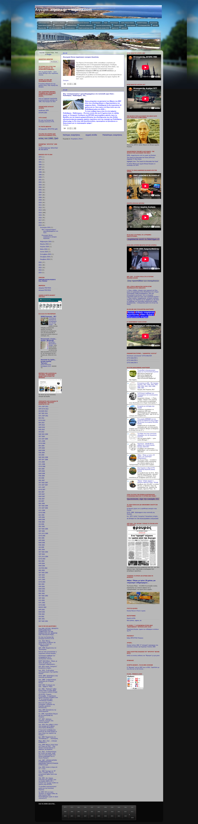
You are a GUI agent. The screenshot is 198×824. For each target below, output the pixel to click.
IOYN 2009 (42, 443)
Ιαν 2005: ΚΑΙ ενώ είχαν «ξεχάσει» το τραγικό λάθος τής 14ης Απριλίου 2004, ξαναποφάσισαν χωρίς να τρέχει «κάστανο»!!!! (48, 795)
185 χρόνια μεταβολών (55, 28)
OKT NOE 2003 (43, 572)
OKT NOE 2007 (43, 482)
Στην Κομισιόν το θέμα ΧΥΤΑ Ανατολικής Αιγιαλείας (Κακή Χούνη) (146, 469)
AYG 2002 (42, 600)
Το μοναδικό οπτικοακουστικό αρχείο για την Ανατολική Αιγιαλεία (47, 788)
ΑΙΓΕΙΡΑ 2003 (43, 112)
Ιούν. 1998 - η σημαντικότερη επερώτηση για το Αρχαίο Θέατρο (47, 681)
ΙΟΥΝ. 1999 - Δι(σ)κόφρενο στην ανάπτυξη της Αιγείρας (48, 676)
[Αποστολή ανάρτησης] (64, 84)
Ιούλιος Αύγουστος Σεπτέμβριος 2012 (46, 365)
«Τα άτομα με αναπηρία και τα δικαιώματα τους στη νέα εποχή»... (53, 321)
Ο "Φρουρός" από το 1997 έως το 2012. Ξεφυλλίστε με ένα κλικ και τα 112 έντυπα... (143, 668)
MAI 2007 (41, 492)
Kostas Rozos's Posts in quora (136, 611)
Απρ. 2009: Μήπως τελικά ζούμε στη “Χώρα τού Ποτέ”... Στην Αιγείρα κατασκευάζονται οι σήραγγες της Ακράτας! (48, 747)
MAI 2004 (41, 561)
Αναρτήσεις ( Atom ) (77, 139)
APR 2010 (42, 425)
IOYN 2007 (42, 489)
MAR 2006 (42, 519)
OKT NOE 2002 (43, 596)
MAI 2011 (41, 418)
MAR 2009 (42, 450)
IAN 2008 (41, 478)
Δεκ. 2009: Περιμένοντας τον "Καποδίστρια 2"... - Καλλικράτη (48, 737)
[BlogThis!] (70, 84)
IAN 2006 (41, 524)
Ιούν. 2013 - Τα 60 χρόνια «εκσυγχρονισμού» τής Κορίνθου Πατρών (48, 672)
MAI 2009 (41, 446)
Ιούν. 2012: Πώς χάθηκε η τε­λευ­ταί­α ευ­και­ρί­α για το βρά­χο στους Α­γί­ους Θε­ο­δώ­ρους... (48, 726)
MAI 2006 (41, 515)
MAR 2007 (42, 496)
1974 (40, 159)
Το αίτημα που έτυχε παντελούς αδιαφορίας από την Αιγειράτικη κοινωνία (146, 435)
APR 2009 (42, 448)
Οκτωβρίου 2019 (45, 256)
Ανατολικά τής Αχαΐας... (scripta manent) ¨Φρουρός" (48, 361)
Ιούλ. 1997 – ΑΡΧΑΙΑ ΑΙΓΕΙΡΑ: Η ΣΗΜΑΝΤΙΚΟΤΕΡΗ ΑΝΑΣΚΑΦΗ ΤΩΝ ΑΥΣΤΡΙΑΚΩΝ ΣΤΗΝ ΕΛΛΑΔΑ (48, 763)
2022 (40, 267)
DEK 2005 (42, 526)
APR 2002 (42, 609)
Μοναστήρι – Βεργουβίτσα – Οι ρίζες (53, 343)
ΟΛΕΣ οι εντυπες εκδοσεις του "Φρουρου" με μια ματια (143, 655)
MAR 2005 (42, 542)
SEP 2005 (42, 531)
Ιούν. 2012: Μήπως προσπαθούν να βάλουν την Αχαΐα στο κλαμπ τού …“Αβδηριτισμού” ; (47, 643)
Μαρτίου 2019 (44, 244)
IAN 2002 (41, 616)
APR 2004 (42, 563)
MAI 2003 (41, 584)
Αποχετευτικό (153, 23)
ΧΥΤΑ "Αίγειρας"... (96, 23)
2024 (40, 272)
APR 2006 (42, 517)
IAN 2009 (41, 455)
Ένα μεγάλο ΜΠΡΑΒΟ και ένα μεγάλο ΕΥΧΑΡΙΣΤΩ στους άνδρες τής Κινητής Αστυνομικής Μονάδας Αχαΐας (147, 421)
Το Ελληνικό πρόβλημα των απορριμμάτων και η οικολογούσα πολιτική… (47, 657)
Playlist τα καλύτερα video (85, 28)
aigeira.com (115, 28)
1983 (40, 164)
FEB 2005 (42, 545)
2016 (40, 217)
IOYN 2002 (42, 605)
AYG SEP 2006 (43, 508)
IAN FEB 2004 (43, 568)
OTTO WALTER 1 (132, 358)
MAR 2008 (42, 473)
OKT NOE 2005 (43, 529)
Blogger (49, 54)
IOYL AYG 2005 (43, 533)
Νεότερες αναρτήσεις (71, 135)
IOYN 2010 (42, 420)
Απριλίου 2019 (44, 246)
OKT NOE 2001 (43, 621)
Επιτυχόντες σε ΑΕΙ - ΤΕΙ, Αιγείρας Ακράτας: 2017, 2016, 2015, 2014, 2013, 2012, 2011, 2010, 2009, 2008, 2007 (147, 385)
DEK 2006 (42, 503)
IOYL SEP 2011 (43, 416)
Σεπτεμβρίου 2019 (45, 254)
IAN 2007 (41, 501)
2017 (40, 220)
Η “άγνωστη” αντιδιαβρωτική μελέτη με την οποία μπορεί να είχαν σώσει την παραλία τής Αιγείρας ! (48, 732)
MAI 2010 (41, 422)
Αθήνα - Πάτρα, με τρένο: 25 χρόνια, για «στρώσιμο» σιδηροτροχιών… (146, 456)
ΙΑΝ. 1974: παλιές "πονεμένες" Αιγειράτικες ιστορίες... (48, 667)
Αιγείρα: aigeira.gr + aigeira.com (63, 9)
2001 (40, 179)
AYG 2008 (42, 462)
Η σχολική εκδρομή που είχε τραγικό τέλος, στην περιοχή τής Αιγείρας (48, 85)
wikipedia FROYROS (45, 288)
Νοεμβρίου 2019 (45, 259)
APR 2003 (42, 586)
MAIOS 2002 (42, 607)
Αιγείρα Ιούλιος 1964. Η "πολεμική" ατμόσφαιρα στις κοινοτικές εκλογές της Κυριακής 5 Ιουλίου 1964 (142, 645)
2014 (40, 212)
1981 (40, 162)
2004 (40, 187)
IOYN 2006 (42, 512)
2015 (40, 215)
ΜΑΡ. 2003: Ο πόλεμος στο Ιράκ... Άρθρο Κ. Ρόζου (47, 685)
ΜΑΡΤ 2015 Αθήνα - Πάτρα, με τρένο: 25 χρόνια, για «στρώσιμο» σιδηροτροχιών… (48, 662)
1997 (40, 169)
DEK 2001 (42, 619)
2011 (40, 205)
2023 (40, 270)
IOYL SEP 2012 (43, 406)
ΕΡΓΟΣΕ (155, 25)
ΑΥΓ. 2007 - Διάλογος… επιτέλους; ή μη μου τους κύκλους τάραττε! (46, 720)
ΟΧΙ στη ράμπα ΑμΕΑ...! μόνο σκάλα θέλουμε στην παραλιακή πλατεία (48, 73)
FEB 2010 (42, 429)
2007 (40, 195)
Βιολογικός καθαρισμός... (86, 25)
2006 (40, 192)
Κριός (105, 23)
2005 (40, 190)
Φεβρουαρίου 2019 (46, 241)
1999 (40, 174)
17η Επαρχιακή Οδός (144, 25)
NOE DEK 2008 (43, 457)
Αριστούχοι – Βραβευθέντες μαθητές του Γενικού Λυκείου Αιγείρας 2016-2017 (146, 445)
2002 (40, 182)
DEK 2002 (42, 593)
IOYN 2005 (42, 536)
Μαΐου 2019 (44, 249)
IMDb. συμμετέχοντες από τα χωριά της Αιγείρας (141, 155)
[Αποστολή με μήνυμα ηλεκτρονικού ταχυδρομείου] (68, 84)
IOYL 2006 (42, 510)
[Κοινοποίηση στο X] (73, 84)
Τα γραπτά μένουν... (70, 28)
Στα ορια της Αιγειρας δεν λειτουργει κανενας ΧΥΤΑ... (47, 120)
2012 (40, 207)
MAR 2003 (42, 589)
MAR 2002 (42, 612)
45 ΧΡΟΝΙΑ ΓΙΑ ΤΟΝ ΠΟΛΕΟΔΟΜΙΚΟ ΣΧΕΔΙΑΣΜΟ (142, 518)
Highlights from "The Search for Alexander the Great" (142, 161)
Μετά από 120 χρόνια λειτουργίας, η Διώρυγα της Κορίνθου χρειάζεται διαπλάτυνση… (47, 705)
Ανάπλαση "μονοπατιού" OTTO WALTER (139, 356)
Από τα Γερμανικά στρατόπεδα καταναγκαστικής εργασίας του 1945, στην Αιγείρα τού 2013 (48, 100)
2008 (40, 197)
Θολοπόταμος (114, 23)
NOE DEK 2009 (43, 434)
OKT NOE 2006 (43, 506)
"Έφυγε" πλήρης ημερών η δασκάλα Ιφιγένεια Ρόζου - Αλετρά (147, 481)
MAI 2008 (41, 469)
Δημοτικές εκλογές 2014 (102, 28)
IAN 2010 (41, 432)
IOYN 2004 (42, 559)
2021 (40, 265)
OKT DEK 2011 (43, 413)
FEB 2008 (42, 476)
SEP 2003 (42, 575)
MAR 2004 (42, 566)
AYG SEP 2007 (43, 485)
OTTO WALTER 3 (132, 362)
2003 (40, 185)
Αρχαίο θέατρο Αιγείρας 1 (45, 25)
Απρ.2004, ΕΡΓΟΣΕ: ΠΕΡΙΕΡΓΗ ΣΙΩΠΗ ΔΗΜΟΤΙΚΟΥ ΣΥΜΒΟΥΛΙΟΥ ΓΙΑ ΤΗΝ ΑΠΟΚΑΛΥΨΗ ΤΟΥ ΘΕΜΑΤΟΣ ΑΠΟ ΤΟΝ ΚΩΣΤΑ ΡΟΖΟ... (48, 631)
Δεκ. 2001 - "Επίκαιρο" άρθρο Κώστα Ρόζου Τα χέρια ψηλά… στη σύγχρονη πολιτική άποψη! (48, 690)
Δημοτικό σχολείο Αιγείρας (103, 25)
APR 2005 (42, 540)
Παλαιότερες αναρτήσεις (112, 135)
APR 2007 (42, 494)
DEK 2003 (42, 570)
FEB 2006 (42, 522)
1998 (40, 172)
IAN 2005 (41, 547)
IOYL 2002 (42, 602)
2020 (40, 262)
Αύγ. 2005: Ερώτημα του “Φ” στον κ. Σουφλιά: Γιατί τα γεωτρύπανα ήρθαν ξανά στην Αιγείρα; (48, 773)
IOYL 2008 (42, 464)
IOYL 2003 (42, 579)
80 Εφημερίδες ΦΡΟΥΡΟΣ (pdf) (48, 129)
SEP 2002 (42, 598)
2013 (40, 210)
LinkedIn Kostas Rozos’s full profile (47, 280)
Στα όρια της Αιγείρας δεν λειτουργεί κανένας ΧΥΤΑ (46, 637)
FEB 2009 (42, 452)
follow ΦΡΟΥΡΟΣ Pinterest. (135, 638)
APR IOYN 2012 (43, 409)
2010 (40, 202)
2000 (40, 177)
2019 (40, 225)
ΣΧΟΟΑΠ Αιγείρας (142, 23)
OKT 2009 (42, 436)
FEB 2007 (42, 499)
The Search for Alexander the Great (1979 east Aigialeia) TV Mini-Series (141, 158)
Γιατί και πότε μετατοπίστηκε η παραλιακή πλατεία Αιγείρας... (48, 652)
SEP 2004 (42, 554)
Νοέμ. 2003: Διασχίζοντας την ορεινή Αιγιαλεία (47, 710)
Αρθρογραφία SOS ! (44, 23)
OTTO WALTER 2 (132, 360)
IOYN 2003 (42, 582)
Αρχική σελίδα (91, 135)
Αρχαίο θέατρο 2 (59, 25)
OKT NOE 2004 (43, 552)
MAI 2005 (41, 538)
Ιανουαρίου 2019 (45, 227)
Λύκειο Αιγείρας (131, 25)
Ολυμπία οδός (42, 28)
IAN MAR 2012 (43, 411)
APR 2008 (42, 471)
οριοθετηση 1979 (43, 110)
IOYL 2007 (42, 487)
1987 (40, 167)
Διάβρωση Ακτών (72, 25)
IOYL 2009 (42, 441)
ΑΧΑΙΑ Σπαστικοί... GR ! (48, 316)
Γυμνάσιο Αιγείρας (119, 25)
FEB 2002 (42, 614)
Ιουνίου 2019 (44, 251)
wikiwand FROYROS (45, 290)
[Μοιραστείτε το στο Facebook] (75, 84)
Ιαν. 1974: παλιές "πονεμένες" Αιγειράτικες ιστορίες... (143, 516)
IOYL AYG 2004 (43, 556)
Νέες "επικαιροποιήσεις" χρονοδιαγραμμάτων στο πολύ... (50, 231)
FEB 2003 (42, 591)
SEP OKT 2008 (43, 459)
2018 (40, 222)
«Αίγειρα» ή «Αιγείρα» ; (59, 23)
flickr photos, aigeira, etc (134, 620)
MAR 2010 (42, 427)
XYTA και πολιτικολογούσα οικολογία (78, 23)
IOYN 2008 (42, 466)
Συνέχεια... (66, 80)
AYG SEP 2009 (43, 439)
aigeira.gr (124, 28)
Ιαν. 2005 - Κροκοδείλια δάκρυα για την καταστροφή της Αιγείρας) (48, 715)
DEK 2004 (42, 549)
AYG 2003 (42, 577)
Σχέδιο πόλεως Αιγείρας (127, 23)
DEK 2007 (42, 480)
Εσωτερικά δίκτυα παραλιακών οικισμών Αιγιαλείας (81, 57)
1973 (40, 157)
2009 (40, 200)
